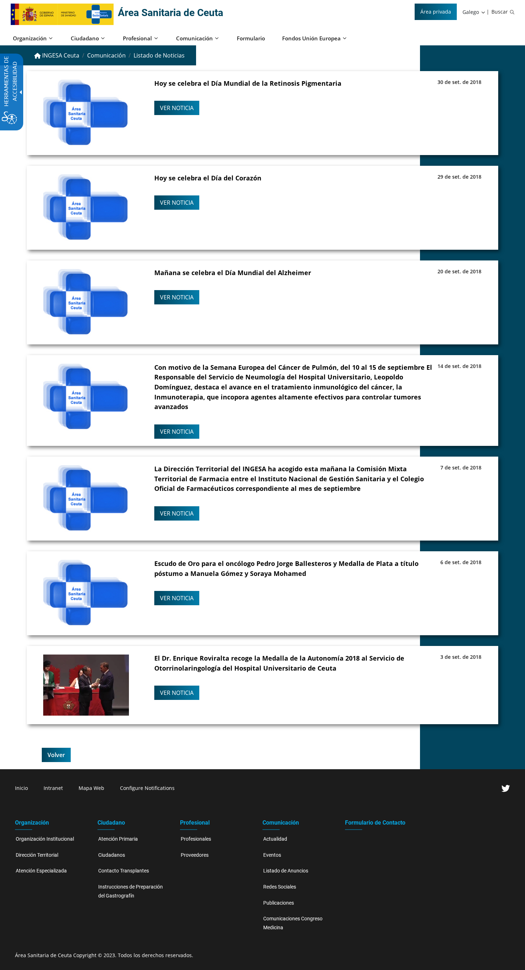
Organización (32, 822)
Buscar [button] (499, 11)
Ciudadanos (111, 855)
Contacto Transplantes (123, 871)
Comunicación (106, 55)
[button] (474, 12)
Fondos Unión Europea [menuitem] (311, 38)
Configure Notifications (147, 788)
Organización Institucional (45, 839)
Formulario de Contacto (375, 822)
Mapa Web (91, 788)
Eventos (272, 855)
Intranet (53, 788)
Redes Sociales (279, 887)
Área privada (435, 11)
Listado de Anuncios (285, 871)
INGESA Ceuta (60, 55)
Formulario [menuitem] (251, 38)
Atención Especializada (41, 871)
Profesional (195, 822)
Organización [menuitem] (30, 38)
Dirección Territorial (37, 855)
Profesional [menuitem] (137, 38)
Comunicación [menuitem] (194, 38)
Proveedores (195, 855)
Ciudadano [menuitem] (85, 38)
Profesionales (196, 839)
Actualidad (275, 839)
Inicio (21, 788)
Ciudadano (111, 822)
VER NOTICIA (177, 108)
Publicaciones (278, 903)
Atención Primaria (118, 839)
